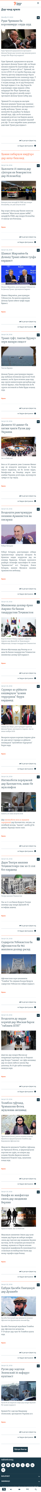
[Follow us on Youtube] (13, 1465)
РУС (27, 1489)
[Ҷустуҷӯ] (36, 1489)
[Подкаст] (3, 1470)
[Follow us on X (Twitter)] (23, 1465)
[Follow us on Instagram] (18, 1465)
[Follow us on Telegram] (28, 1465)
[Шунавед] (11, 1489)
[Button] (27, 140)
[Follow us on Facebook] (8, 1465)
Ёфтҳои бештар (20, 1449)
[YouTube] (19, 1489)
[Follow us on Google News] (3, 1465)
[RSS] (32, 1465)
